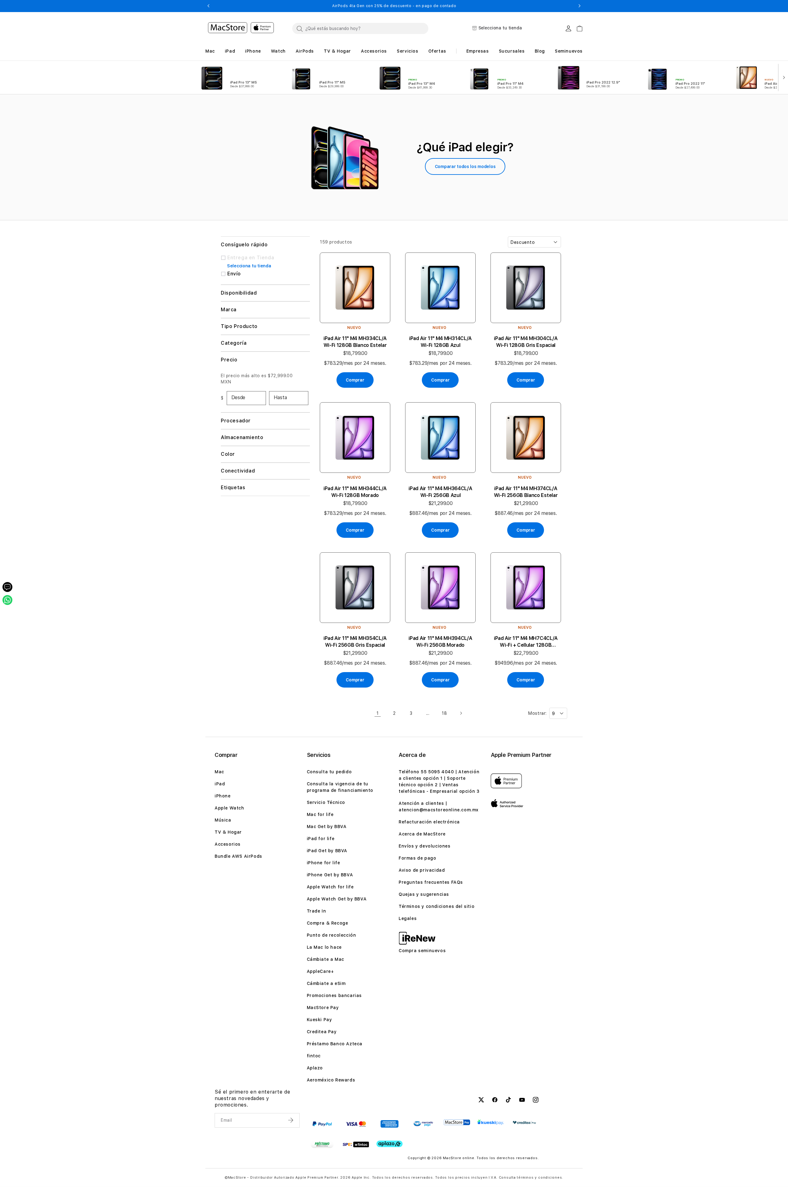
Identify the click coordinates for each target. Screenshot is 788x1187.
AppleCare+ (320, 971)
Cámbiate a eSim (326, 983)
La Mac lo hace (324, 947)
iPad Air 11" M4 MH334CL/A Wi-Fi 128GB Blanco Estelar (355, 341)
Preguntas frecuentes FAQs (431, 882)
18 (444, 713)
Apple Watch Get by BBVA (337, 898)
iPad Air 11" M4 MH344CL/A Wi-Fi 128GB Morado (355, 492)
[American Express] (389, 1124)
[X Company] (481, 1100)
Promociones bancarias (334, 995)
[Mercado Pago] (423, 1124)
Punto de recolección (331, 935)
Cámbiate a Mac (325, 959)
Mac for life (320, 814)
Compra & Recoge (327, 923)
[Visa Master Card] (356, 1124)
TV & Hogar (228, 832)
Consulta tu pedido (329, 771)
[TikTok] (508, 1100)
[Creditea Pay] (524, 1122)
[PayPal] (322, 1124)
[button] (208, 6)
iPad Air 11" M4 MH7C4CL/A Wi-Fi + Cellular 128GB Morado (526, 642)
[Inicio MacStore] (240, 28)
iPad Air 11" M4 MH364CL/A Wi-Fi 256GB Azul (440, 492)
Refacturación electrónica (429, 821)
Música (223, 820)
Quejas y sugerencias (424, 894)
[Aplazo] (389, 1144)
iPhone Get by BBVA (330, 874)
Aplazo (315, 1067)
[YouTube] (522, 1100)
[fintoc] (356, 1144)
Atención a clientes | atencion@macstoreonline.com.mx (439, 806)
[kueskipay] (491, 1122)
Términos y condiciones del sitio (436, 906)
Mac (219, 771)
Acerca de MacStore (422, 833)
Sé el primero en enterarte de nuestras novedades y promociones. (252, 1098)
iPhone (223, 795)
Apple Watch (229, 807)
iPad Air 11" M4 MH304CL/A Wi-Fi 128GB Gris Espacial (525, 341)
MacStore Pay (323, 1007)
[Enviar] (291, 1120)
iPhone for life (323, 862)
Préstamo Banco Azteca (335, 1043)
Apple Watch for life (330, 886)
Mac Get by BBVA (327, 826)
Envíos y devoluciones (425, 846)
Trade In (316, 911)
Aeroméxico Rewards (331, 1079)
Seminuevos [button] (569, 51)
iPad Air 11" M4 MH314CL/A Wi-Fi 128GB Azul (440, 341)
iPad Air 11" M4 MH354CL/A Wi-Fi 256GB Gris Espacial (355, 641)
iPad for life (321, 838)
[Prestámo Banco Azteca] (322, 1144)
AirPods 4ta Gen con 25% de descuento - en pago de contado (394, 6)
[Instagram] (536, 1100)
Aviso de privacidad (422, 870)
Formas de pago (417, 858)
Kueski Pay (319, 1019)
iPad (220, 783)
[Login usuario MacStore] (568, 28)
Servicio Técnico (326, 802)
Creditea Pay (322, 1031)
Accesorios (228, 844)
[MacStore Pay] (457, 1122)
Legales (408, 918)
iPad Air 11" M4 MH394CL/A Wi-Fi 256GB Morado (440, 641)
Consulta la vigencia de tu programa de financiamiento (340, 787)
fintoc (314, 1055)
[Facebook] (495, 1100)
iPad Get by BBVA (327, 850)
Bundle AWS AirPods (238, 856)
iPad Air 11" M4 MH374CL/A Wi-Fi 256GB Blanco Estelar (526, 492)
